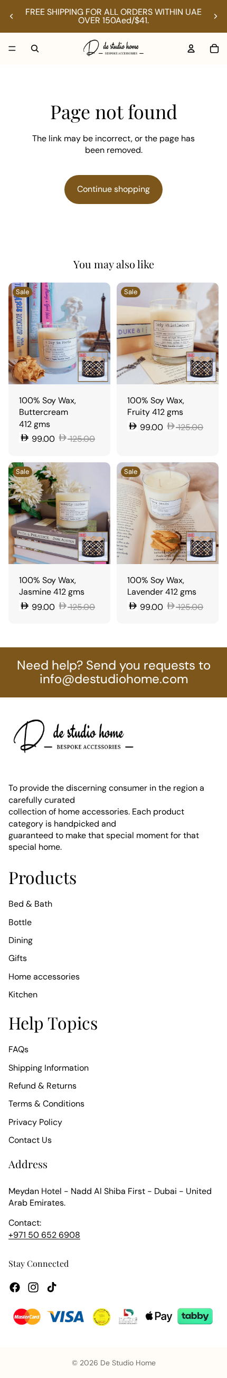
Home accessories (44, 976)
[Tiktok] (51, 1286)
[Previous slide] (11, 16)
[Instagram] (33, 1286)
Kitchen (22, 994)
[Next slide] (215, 16)
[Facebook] (14, 1286)
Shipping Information (48, 1067)
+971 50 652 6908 (44, 1234)
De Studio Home (128, 1362)
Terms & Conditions (46, 1103)
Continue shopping (113, 189)
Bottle (20, 921)
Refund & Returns (42, 1085)
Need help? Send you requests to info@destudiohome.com (114, 672)
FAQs (18, 1049)
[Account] (191, 48)
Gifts (17, 958)
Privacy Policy (35, 1121)
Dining (20, 940)
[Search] (34, 48)
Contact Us (30, 1140)
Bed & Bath (30, 903)
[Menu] (12, 48)
